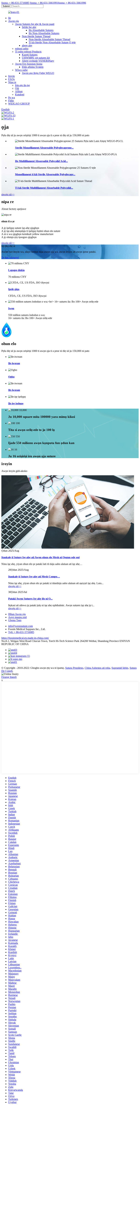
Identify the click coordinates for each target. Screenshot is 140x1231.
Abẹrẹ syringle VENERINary (38, 60)
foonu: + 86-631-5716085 (15, 2)
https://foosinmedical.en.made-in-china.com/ (25, 638)
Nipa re (12, 82)
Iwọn (11, 308)
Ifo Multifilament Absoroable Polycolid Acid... (41, 161)
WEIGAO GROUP (19, 103)
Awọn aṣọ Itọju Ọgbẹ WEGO (38, 73)
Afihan (19, 91)
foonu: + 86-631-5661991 (44, 2)
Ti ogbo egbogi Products (28, 51)
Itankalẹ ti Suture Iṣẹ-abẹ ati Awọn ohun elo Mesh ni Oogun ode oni (40, 557)
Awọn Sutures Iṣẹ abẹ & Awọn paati (34, 24)
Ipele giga (13, 289)
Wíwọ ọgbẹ (21, 70)
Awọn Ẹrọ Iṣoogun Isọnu (28, 63)
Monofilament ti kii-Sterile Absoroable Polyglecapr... (45, 174)
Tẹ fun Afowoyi (10, 257)
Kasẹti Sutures (29, 54)
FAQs (11, 79)
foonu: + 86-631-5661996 (72, 2)
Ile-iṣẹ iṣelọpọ (15, 403)
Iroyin (11, 76)
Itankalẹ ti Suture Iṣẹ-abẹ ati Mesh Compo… (34, 576)
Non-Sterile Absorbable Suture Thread (49, 39)
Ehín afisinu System (32, 66)
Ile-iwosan (14, 363)
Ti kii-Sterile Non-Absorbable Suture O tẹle (52, 42)
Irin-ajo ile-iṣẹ (22, 85)
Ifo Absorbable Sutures (41, 30)
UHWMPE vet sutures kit (36, 57)
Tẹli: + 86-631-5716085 (21, 632)
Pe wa (11, 97)
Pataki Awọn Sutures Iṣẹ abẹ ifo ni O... (30, 598)
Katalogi (19, 94)
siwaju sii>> (8, 194)
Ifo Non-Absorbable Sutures (44, 33)
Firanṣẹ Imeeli (9, 677)
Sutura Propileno (74, 667)
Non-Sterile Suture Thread (36, 36)
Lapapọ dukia (16, 270)
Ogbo (11, 376)
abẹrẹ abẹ (27, 45)
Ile (9, 17)
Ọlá (17, 88)
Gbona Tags (14, 620)
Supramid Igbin (119, 667)
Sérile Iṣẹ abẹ (29, 27)
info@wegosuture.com (20, 626)
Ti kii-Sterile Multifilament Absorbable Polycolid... (44, 187)
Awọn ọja (13, 21)
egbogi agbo (21, 48)
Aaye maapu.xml (17, 617)
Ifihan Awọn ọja (17, 614)
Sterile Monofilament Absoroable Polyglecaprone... (44, 147)
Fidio (11, 100)
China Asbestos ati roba (97, 667)
